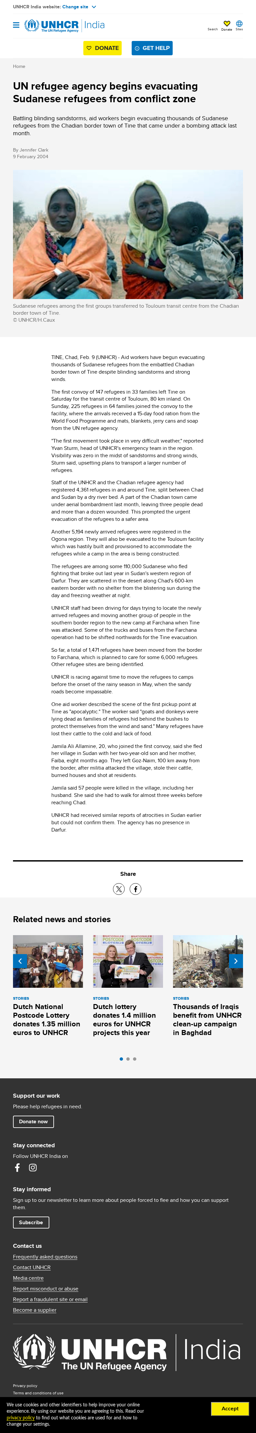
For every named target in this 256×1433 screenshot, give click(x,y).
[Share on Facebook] (135, 889)
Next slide (236, 961)
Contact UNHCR (32, 1267)
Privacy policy (25, 1385)
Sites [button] (239, 29)
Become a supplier (34, 1310)
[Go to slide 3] (136, 1060)
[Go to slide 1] (123, 1060)
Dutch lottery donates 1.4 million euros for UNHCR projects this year (124, 1019)
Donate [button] (226, 29)
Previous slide (20, 961)
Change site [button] (75, 6)
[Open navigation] (16, 25)
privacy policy (21, 1418)
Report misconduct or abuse (45, 1288)
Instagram (32, 1167)
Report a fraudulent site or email (50, 1299)
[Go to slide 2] (129, 1060)
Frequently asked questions (45, 1256)
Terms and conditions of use (38, 1393)
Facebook (17, 1167)
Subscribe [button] (31, 1222)
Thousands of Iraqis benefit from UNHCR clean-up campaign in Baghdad (207, 1019)
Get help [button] (156, 48)
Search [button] (213, 29)
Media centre (28, 1278)
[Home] (47, 26)
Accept (230, 1408)
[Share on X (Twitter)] (119, 889)
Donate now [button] (33, 1121)
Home (19, 66)
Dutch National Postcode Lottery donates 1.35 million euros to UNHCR (46, 1019)
